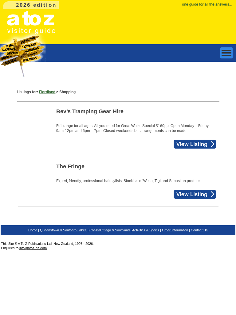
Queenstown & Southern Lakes (63, 230)
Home (32, 230)
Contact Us (199, 230)
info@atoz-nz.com (33, 248)
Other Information (175, 230)
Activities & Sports (145, 230)
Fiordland (47, 92)
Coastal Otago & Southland (109, 230)
